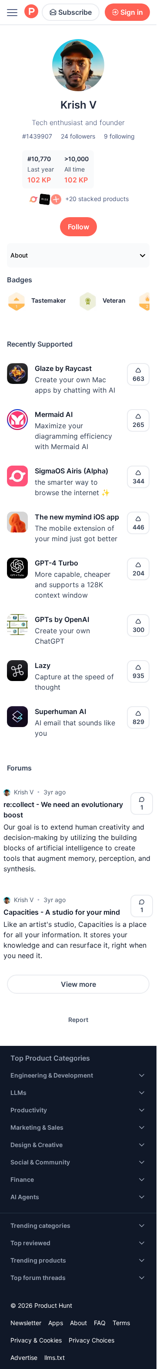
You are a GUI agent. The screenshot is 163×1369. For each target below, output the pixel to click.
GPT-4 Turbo (56, 563)
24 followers (78, 136)
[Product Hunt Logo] (31, 12)
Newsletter (25, 1322)
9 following (119, 136)
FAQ (100, 1322)
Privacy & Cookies (36, 1340)
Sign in (131, 12)
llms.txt (54, 1357)
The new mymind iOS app (77, 517)
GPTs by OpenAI (62, 619)
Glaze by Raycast (63, 368)
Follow (78, 226)
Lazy (42, 665)
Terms (121, 1322)
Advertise (23, 1357)
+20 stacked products (97, 198)
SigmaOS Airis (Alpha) (71, 470)
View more (78, 984)
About (19, 255)
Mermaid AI (54, 414)
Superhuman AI (60, 711)
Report (78, 1019)
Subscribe (75, 12)
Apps (55, 1322)
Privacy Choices (91, 1340)
